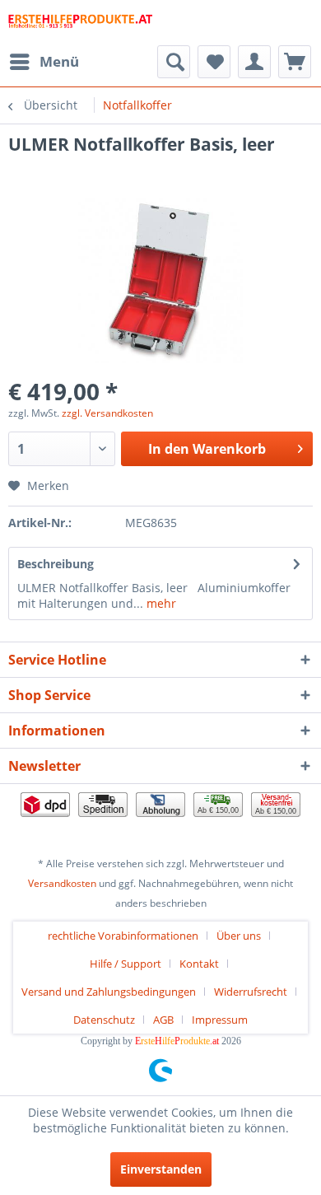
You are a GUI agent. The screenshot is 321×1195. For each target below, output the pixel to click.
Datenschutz (104, 1019)
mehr (159, 603)
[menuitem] (43, 61)
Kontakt (199, 963)
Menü (59, 61)
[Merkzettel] (214, 61)
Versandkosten (62, 883)
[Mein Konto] (254, 61)
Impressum (220, 1019)
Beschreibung (55, 564)
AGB (163, 1019)
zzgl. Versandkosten (107, 413)
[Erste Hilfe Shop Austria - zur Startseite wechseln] (80, 22)
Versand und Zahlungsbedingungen (108, 991)
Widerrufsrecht (250, 991)
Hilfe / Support (125, 963)
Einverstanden (161, 1169)
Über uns (238, 935)
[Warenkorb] (294, 61)
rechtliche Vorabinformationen (123, 935)
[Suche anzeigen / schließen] (173, 61)
